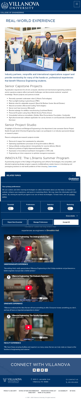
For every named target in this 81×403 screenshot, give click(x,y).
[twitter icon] (38, 370)
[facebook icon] (34, 370)
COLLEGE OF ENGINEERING (12, 12)
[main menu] (77, 4)
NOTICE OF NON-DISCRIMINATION (29, 391)
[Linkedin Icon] (42, 370)
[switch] (30, 208)
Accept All (66, 222)
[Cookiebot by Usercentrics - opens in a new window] (70, 179)
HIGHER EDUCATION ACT (48, 391)
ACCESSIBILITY (63, 391)
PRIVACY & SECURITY (10, 391)
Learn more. (52, 166)
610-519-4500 (73, 382)
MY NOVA (72, 391)
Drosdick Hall (53, 230)
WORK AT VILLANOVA (44, 392)
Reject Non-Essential (15, 222)
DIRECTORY (31, 392)
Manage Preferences (40, 222)
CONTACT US (73, 379)
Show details (70, 216)
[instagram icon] (46, 370)
